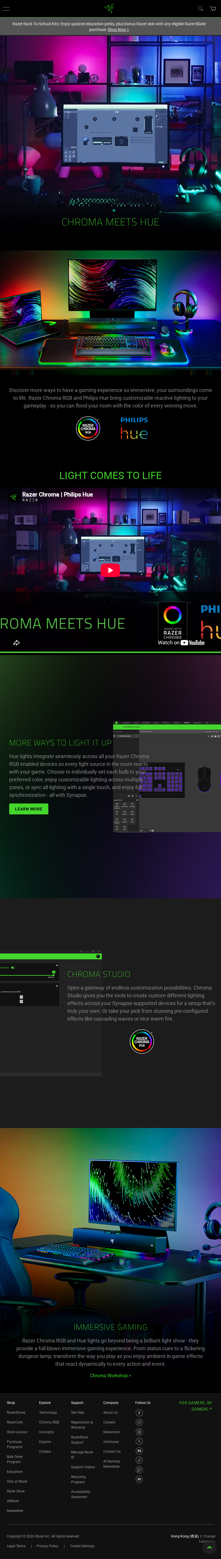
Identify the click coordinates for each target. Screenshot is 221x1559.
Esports (45, 1442)
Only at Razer (17, 1481)
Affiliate (13, 1501)
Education (15, 1472)
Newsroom (111, 1432)
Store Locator (17, 1432)
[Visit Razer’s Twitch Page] (139, 1470)
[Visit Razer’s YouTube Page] (139, 1451)
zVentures (111, 1442)
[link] (109, 8)
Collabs (45, 1452)
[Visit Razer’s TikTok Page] (139, 1460)
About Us (110, 1413)
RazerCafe (15, 1422)
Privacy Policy (47, 1546)
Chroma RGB (49, 1422)
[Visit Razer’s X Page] (139, 1441)
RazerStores (16, 1413)
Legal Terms (16, 1546)
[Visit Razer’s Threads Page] (139, 1432)
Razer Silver (16, 1491)
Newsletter (15, 1511)
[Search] (200, 8)
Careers (109, 1422)
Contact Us (112, 1452)
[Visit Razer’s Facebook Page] (139, 1413)
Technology (48, 1413)
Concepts (46, 1432)
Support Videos (83, 1467)
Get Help (77, 1413)
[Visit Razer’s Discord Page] (139, 1479)
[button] (6, 8)
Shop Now (118, 29)
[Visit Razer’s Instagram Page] (139, 1422)
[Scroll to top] (209, 1547)
